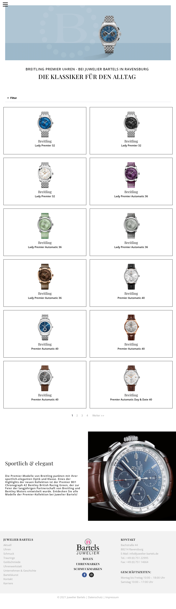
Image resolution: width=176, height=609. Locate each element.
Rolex (88, 559)
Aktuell (7, 545)
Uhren (7, 549)
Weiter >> (98, 415)
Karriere (8, 583)
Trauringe (9, 558)
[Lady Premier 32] (44, 124)
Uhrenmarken (88, 564)
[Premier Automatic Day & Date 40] (131, 378)
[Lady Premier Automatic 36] (131, 175)
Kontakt (8, 579)
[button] (88, 98)
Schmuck (8, 553)
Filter (13, 98)
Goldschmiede (11, 562)
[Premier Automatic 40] (131, 277)
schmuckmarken (88, 569)
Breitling (45, 141)
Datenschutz (95, 597)
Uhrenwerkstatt (12, 566)
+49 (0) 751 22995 (137, 558)
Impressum (112, 597)
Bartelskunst (10, 575)
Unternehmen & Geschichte (19, 570)
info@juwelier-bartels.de (143, 553)
